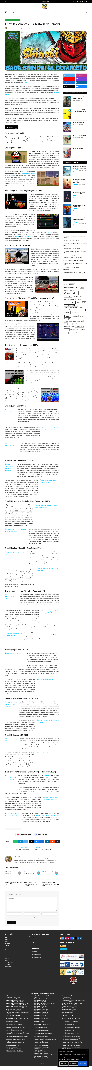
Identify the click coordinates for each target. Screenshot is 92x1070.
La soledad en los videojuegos (40, 1051)
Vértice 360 (66, 332)
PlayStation (75, 316)
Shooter (70, 323)
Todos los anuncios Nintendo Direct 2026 (71, 1047)
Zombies (65, 334)
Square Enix (66, 326)
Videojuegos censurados (67, 1012)
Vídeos (33, 12)
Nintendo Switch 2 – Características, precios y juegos (17, 1033)
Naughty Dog (82, 309)
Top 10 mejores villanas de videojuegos (70, 1023)
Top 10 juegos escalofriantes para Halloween (72, 1035)
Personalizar (64, 1063)
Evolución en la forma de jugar (69, 1007)
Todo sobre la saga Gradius (40, 1015)
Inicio (6, 15)
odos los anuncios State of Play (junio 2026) (72, 1044)
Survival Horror (80, 326)
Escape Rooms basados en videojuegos (70, 1004)
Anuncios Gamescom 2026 (68, 1048)
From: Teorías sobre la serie (12, 1047)
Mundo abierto (76, 309)
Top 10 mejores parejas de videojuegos (70, 1021)
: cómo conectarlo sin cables (17, 1018)
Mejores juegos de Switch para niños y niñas (72, 1003)
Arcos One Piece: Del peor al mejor (13, 1048)
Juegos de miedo (71, 305)
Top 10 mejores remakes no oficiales (70, 1026)
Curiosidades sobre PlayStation (41, 1026)
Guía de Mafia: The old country (22, 849)
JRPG (65, 305)
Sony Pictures (77, 323)
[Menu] (6, 12)
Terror (66, 330)
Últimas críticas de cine (71, 162)
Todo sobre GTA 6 (38, 1044)
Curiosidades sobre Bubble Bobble (41, 1030)
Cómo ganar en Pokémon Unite (41, 1042)
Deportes (80, 296)
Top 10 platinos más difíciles (68, 1032)
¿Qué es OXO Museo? (38, 1038)
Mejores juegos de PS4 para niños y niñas (71, 1001)
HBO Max (79, 302)
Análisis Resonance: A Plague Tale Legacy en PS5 (13, 883)
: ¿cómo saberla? (13, 1015)
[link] (5, 1)
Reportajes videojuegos (13, 15)
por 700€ (14, 1001)
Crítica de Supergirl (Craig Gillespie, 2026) (79, 205)
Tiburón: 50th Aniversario (11, 1038)
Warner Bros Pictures (75, 332)
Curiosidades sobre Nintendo (40, 1027)
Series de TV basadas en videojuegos (14, 1030)
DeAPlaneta (75, 296)
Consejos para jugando (15, 1027)
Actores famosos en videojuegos (41, 1045)
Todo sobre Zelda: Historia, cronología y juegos (44, 1003)
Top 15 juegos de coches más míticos (70, 1039)
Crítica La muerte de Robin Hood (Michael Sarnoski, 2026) (79, 219)
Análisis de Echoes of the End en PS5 (43, 849)
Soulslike (83, 323)
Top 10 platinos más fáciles (68, 1030)
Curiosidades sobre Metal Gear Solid (42, 1032)
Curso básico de (11, 1023)
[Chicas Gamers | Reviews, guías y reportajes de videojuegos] (45, 6)
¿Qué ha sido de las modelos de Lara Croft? (43, 1024)
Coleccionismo (68, 296)
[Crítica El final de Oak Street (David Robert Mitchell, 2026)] (67, 171)
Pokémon (81, 316)
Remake (65, 318)
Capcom (66, 290)
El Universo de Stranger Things (12, 1045)
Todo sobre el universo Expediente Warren (15, 1039)
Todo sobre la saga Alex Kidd (40, 1010)
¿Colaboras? (66, 12)
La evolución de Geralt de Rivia (41, 1053)
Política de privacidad (37, 954)
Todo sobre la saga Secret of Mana (41, 1018)
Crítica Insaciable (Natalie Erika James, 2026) (79, 193)
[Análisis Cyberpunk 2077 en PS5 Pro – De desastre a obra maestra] (67, 114)
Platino (67, 316)
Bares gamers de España (39, 1041)
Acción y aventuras (71, 287)
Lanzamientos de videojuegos (70, 307)
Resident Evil (80, 321)
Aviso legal (34, 951)
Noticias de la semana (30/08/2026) (71, 240)
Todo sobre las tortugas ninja (40, 1006)
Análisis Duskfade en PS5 (30, 882)
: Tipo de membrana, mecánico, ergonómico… (18, 1013)
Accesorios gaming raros (67, 1013)
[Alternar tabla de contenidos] (15, 127)
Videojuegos (12, 12)
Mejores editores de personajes (69, 1009)
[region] (73, 1058)
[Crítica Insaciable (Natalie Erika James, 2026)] (67, 196)
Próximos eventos (48, 12)
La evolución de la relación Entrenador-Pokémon (45, 1054)
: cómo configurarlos (15, 1016)
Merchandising (68, 310)
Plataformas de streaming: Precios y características (73, 1000)
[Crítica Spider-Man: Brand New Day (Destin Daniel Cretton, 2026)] (67, 183)
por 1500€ (16, 1004)
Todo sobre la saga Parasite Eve (41, 1012)
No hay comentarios (36, 28)
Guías (39, 12)
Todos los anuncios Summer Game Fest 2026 (72, 1042)
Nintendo (67, 312)
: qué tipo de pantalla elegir (13, 1009)
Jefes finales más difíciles (67, 1015)
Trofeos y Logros (77, 329)
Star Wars (72, 326)
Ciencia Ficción (72, 290)
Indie (83, 302)
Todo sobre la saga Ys (38, 1016)
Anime (82, 287)
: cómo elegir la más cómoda (15, 1010)
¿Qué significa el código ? (12, 1026)
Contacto (73, 12)
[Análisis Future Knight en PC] (50, 875)
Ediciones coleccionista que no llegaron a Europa (45, 1039)
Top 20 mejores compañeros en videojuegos (72, 1041)
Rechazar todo (73, 1063)
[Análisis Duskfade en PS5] (32, 875)
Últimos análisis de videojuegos (73, 93)
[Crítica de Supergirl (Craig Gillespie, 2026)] (67, 209)
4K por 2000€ (17, 1006)
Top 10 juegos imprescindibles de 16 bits (71, 1036)
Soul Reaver (52, 673)
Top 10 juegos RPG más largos (68, 1029)
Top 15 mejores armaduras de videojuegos (71, 1038)
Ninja (7, 829)
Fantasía (79, 299)
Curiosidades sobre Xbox (39, 1029)
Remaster (71, 318)
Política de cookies (36, 957)
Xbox (82, 332)
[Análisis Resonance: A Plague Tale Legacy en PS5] (13, 875)
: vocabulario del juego (14, 1024)
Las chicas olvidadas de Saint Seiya (41, 1023)
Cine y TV (20, 12)
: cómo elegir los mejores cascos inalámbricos (17, 1012)
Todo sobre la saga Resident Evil (41, 1013)
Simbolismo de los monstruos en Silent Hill (71, 1018)
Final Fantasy (66, 302)
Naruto (25, 82)
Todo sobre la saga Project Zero (41, 1007)
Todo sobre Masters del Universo (13, 1044)
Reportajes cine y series (70, 321)
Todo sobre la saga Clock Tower (41, 1001)
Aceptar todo (83, 1063)
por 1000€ (17, 1003)
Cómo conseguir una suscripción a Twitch (17, 1029)
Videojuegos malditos (67, 998)
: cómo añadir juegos (12, 995)
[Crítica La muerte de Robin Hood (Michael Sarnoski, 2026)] (67, 222)
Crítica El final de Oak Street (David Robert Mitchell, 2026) (80, 167)
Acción (66, 284)
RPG (65, 323)
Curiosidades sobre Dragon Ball (41, 1035)
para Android (11, 998)
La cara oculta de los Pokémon (40, 1056)
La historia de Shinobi (38, 1048)
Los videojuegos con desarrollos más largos (15, 1032)
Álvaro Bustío (13, 28)
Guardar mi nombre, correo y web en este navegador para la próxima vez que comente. (28, 917)
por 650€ (15, 1000)
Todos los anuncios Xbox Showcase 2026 (71, 1045)
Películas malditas (66, 997)
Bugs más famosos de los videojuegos (70, 1016)
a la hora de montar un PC (15, 1007)
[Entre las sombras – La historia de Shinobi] (46, 51)
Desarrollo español (70, 299)
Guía (73, 302)
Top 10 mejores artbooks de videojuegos (71, 1027)
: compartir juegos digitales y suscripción (16, 1020)
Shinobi (18, 829)
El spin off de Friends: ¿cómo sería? (13, 1050)
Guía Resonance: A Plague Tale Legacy (71, 248)
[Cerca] (87, 1050)
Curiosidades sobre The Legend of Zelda (43, 1033)
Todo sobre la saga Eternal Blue (41, 1009)
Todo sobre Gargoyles (39, 1004)
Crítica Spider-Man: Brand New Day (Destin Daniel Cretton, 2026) (79, 181)
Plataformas (12, 829)
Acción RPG (71, 284)
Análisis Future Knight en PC (49, 882)
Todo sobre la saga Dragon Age (41, 998)
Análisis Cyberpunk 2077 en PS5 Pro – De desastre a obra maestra (79, 111)
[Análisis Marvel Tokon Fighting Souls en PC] (67, 152)
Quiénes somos (58, 12)
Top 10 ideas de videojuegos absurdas (70, 1033)
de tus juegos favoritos (12, 1021)
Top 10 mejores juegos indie (68, 1024)
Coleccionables (71, 293)
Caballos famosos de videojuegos (69, 1006)
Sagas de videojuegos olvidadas (41, 1036)
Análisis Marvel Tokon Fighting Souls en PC (78, 149)
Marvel (80, 307)
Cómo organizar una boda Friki (69, 995)
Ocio (27, 12)
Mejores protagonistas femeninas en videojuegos (73, 1010)
